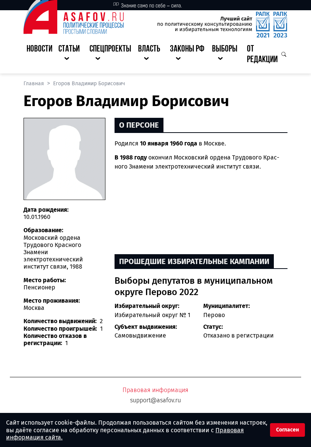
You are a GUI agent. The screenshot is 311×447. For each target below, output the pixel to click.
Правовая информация (155, 390)
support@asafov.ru (155, 400)
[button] (70, 55)
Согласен (287, 430)
